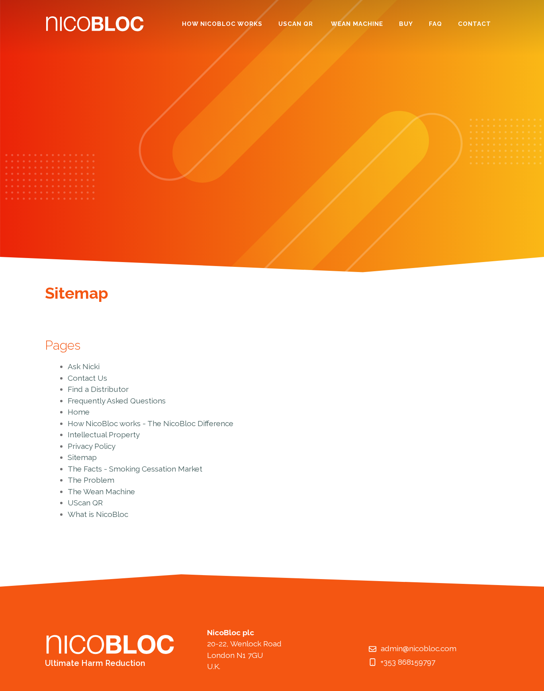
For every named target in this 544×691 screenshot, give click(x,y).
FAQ (435, 23)
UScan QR (296, 23)
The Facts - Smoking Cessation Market (135, 468)
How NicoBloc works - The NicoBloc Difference (150, 423)
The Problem (91, 480)
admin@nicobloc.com (418, 648)
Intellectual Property (104, 434)
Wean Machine (357, 23)
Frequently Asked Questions (117, 400)
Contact (474, 23)
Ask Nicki (84, 366)
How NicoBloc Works (222, 23)
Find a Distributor (98, 389)
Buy (406, 23)
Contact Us (87, 378)
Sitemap (82, 457)
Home (79, 411)
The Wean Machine (101, 491)
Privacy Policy (91, 446)
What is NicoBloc (98, 514)
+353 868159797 (407, 662)
